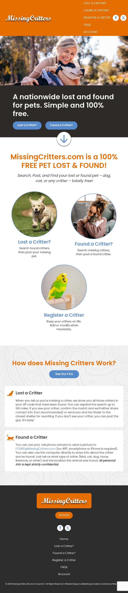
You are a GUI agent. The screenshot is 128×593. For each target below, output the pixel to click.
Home (64, 539)
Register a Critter (97, 17)
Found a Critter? (96, 10)
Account (91, 32)
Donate (64, 515)
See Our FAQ (64, 374)
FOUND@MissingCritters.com (36, 448)
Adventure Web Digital (112, 584)
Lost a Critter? (95, 3)
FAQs (87, 25)
